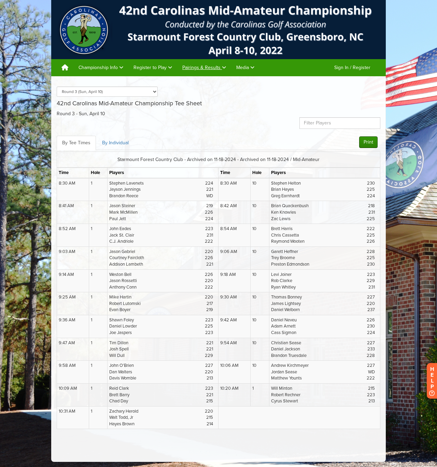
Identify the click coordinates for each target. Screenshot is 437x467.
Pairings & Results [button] (202, 67)
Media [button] (243, 67)
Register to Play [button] (150, 67)
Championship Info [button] (99, 67)
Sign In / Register (352, 67)
